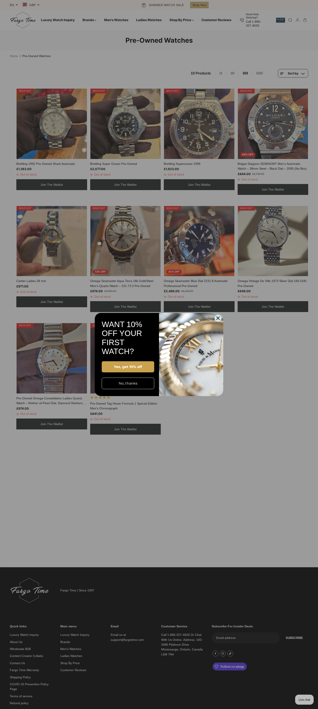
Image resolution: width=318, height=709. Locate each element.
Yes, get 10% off (128, 367)
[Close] (218, 318)
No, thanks (128, 383)
